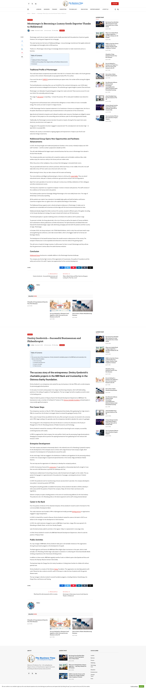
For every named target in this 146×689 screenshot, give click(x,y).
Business (47, 9)
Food (92, 678)
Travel (92, 676)
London (38, 9)
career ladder (74, 176)
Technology (73, 9)
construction (52, 467)
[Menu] (28, 9)
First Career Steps (38, 360)
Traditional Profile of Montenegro (39, 60)
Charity (56, 569)
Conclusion (34, 64)
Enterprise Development (39, 362)
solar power (40, 97)
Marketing (63, 9)
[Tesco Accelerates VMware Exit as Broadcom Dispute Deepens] (100, 118)
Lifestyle (105, 9)
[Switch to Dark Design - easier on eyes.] (115, 9)
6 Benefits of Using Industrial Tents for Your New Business (37, 302)
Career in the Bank (38, 364)
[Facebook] (22, 41)
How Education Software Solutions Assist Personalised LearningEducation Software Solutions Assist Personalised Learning (111, 86)
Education (84, 9)
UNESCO (45, 79)
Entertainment (95, 9)
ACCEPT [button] (141, 686)
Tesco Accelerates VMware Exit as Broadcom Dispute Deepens (112, 117)
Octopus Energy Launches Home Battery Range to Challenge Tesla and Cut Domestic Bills (112, 108)
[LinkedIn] (22, 48)
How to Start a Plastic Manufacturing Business (82, 314)
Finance (54, 9)
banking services (76, 511)
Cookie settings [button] (134, 686)
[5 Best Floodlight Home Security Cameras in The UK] (100, 98)
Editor (33, 30)
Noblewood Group (35, 255)
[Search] (118, 9)
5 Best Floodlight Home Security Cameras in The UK (111, 98)
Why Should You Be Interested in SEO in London (45, 594)
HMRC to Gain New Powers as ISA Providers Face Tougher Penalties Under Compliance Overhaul (112, 46)
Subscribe (114, 3)
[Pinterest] (22, 52)
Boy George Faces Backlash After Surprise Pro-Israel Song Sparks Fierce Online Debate (112, 24)
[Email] (22, 56)
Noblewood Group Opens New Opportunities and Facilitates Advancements (50, 62)
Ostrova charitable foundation (72, 400)
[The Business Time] (73, 3)
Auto (92, 666)
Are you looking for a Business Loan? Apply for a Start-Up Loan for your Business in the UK (59, 315)
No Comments (48, 30)
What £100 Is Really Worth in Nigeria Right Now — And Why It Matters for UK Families (112, 35)
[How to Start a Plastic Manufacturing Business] (82, 305)
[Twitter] (22, 45)
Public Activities (37, 366)
